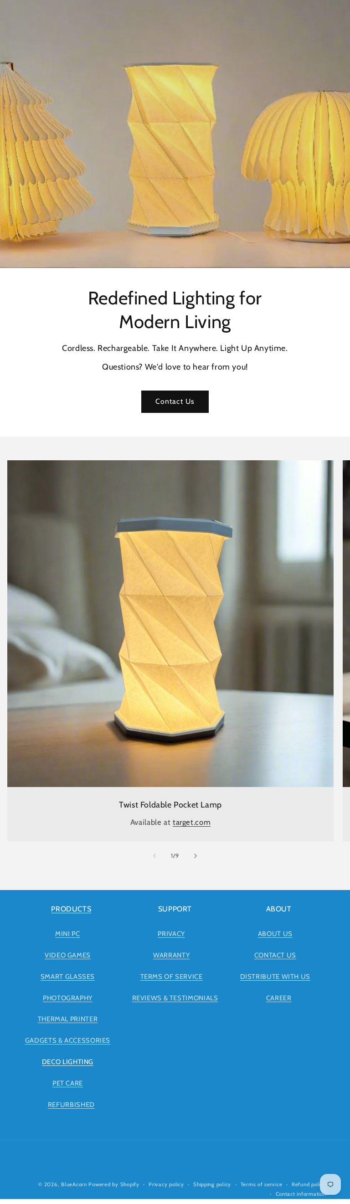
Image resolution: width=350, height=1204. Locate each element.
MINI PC (67, 934)
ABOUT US (275, 934)
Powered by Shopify (113, 1184)
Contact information (301, 1194)
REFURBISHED (71, 1105)
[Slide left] (154, 856)
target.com (192, 822)
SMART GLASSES (68, 976)
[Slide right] (195, 856)
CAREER (279, 998)
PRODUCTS (71, 909)
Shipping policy (212, 1184)
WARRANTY (171, 955)
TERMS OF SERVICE (171, 976)
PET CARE (67, 1083)
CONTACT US (275, 955)
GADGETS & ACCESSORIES (67, 1040)
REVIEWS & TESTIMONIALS (175, 998)
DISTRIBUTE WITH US (275, 976)
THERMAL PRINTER (68, 1019)
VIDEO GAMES (68, 955)
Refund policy (309, 1184)
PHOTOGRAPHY (68, 998)
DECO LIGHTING (67, 1062)
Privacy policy (166, 1184)
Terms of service (262, 1184)
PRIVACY (171, 934)
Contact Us (175, 401)
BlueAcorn (74, 1184)
